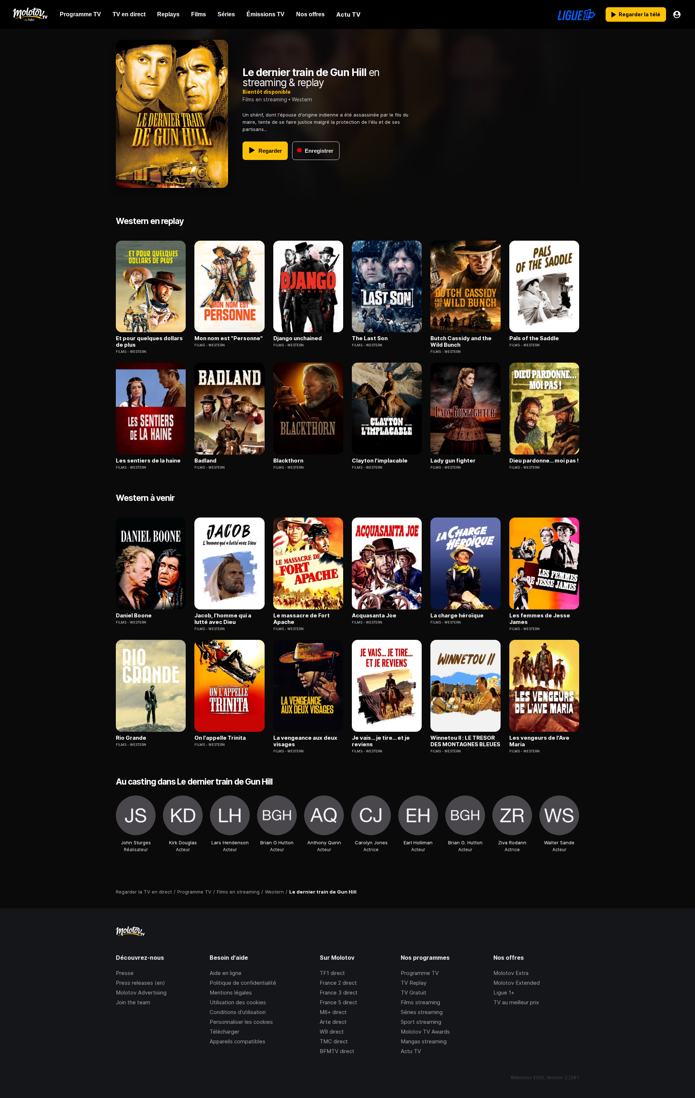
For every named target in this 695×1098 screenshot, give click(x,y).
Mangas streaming (424, 1041)
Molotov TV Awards (425, 1031)
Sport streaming (421, 1021)
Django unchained (297, 338)
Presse (125, 973)
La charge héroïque (457, 615)
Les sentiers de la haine (148, 460)
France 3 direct (339, 992)
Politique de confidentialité (243, 982)
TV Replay (413, 982)
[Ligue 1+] (576, 14)
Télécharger (224, 1031)
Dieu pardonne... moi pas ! (544, 460)
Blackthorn (288, 460)
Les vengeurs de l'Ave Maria (539, 741)
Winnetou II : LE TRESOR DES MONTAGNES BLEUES (465, 741)
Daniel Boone (134, 615)
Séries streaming (422, 1012)
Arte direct (333, 1021)
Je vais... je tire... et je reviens (381, 741)
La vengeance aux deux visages (305, 741)
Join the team (133, 1002)
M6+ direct (333, 1012)
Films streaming (420, 1002)
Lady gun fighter (453, 460)
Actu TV (411, 1051)
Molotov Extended (516, 982)
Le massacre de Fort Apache (301, 618)
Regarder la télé (639, 14)
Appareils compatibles (237, 1041)
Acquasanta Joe (374, 615)
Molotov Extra (510, 973)
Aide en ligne (225, 973)
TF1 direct (332, 973)
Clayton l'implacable (380, 460)
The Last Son (370, 338)
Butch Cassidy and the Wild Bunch (461, 341)
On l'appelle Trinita (220, 738)
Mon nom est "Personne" (228, 338)
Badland (205, 460)
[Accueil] (30, 14)
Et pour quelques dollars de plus (149, 341)
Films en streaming (265, 99)
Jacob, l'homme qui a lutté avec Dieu (222, 618)
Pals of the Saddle (534, 338)
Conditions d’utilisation (238, 1012)
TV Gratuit (413, 992)
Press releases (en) (140, 982)
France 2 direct (338, 982)
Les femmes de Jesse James (539, 618)
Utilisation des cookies (238, 1002)
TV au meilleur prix (516, 1002)
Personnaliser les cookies (241, 1021)
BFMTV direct (337, 1051)
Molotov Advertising (141, 992)
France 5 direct (338, 1002)
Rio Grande (131, 738)
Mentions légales (231, 992)
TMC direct (334, 1041)
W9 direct (332, 1031)
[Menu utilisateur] (676, 14)
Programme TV (420, 973)
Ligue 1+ (503, 992)
